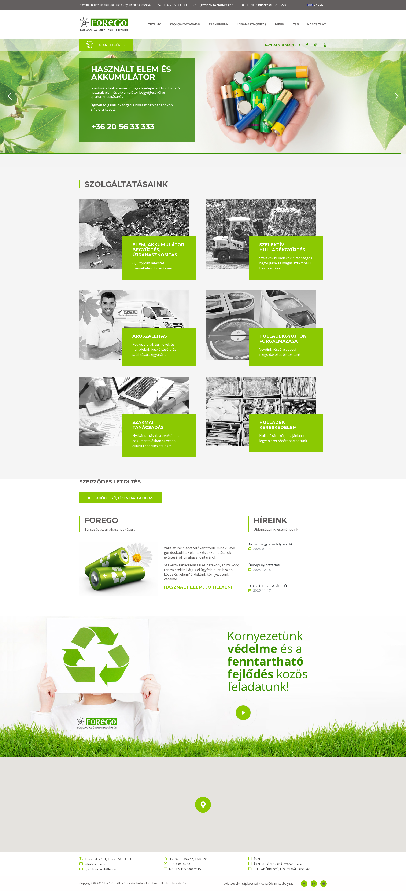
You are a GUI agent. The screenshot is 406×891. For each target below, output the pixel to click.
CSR (296, 24)
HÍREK (279, 24)
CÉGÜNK (154, 24)
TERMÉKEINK (218, 24)
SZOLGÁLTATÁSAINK (184, 24)
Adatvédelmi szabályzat (277, 883)
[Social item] (307, 45)
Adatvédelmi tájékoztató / (242, 883)
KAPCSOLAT (316, 24)
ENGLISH (319, 4)
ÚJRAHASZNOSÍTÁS (251, 24)
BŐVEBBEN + (236, 119)
